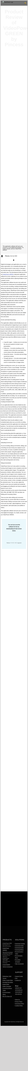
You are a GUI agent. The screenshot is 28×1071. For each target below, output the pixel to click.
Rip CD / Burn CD (7, 996)
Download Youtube (20, 943)
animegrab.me (18, 990)
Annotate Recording (8, 982)
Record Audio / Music (19, 956)
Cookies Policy (19, 1005)
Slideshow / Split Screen (7, 977)
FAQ (16, 978)
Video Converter (7, 986)
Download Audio (19, 947)
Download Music (19, 949)
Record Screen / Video (19, 952)
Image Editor (6, 984)
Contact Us (18, 980)
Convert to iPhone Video (7, 989)
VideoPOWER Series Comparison (8, 965)
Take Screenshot (19, 963)
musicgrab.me (18, 992)
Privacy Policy (18, 1001)
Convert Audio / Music (7, 993)
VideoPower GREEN (8, 274)
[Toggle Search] (25, 3)
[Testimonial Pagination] (13, 260)
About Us (17, 999)
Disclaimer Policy (19, 1003)
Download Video (19, 945)
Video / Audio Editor (8, 980)
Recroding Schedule (17, 960)
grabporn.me (18, 988)
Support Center (19, 976)
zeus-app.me (18, 994)
